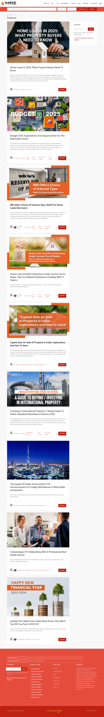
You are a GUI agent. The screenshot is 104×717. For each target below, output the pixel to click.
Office (28, 660)
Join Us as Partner (57, 671)
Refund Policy (56, 683)
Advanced (82, 9)
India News (27, 158)
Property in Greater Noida (37, 671)
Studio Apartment (31, 657)
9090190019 (95, 3)
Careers (55, 674)
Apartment (52, 657)
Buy (52, 3)
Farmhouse (58, 657)
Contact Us (55, 687)
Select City (46, 3)
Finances (23, 89)
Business (17, 89)
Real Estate (34, 158)
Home (10, 14)
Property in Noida (35, 669)
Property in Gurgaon (36, 674)
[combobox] (61, 9)
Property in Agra (35, 697)
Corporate (85, 3)
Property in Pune (35, 681)
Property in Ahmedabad (37, 694)
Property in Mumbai (36, 687)
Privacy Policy (56, 680)
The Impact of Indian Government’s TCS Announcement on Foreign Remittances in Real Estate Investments (37, 487)
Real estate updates (41, 158)
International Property (29, 433)
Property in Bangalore (36, 684)
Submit (91, 29)
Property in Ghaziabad (36, 679)
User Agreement (57, 677)
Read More (62, 89)
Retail (31, 660)
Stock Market (50, 158)
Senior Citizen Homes (69, 657)
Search (92, 9)
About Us (74, 3)
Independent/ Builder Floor (42, 657)
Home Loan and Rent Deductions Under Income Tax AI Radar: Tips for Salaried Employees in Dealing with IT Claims (37, 277)
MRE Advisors (64, 3)
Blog (79, 3)
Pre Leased (36, 660)
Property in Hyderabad (36, 689)
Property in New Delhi (36, 676)
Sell (58, 3)
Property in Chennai (36, 692)
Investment (42, 660)
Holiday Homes (78, 657)
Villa (62, 657)
